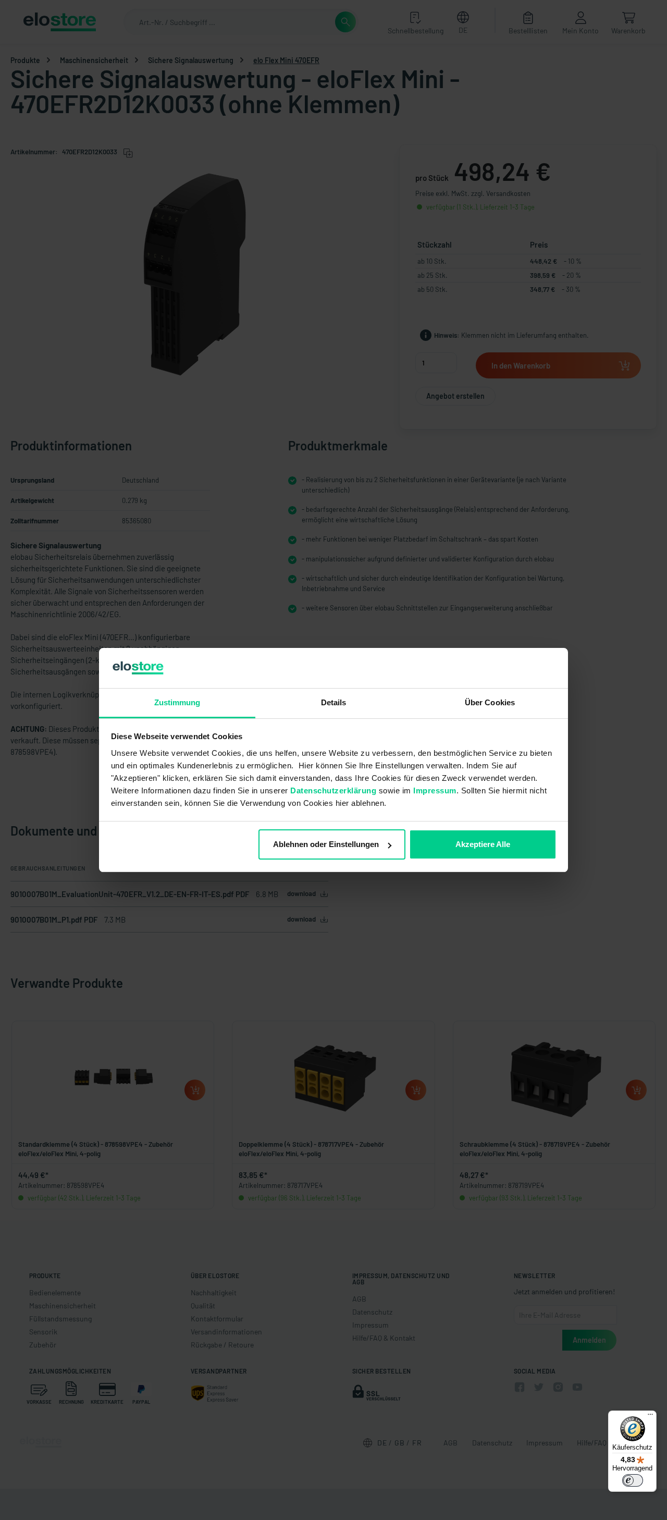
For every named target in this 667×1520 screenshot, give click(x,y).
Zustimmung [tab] (177, 702)
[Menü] (650, 1417)
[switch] (632, 1480)
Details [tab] (334, 702)
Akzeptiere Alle (482, 844)
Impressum (434, 790)
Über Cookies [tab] (490, 702)
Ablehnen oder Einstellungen (326, 844)
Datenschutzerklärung (333, 790)
